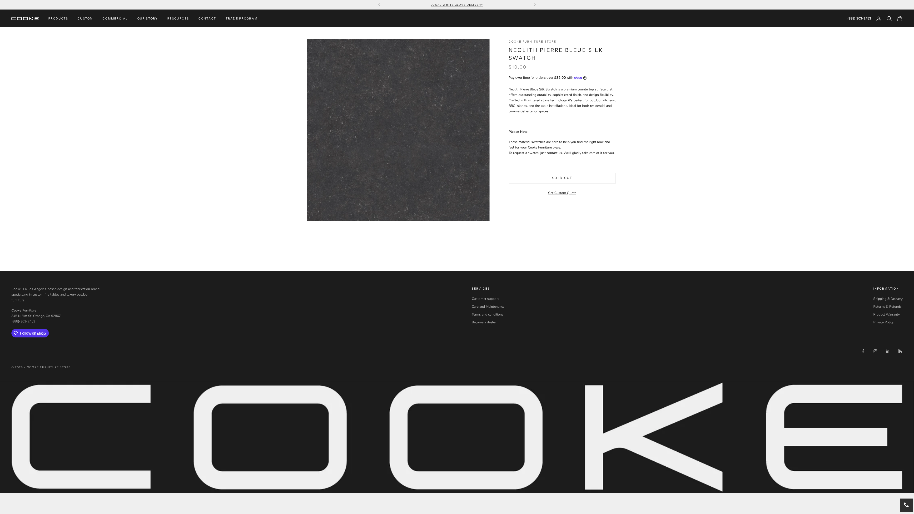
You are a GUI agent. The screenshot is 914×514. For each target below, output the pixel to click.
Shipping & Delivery (888, 299)
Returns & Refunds (887, 306)
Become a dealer (484, 322)
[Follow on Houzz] (900, 351)
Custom (85, 18)
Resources (178, 18)
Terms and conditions (487, 314)
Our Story (147, 18)
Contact (207, 18)
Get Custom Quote (562, 193)
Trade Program (242, 18)
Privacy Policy (883, 322)
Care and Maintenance (488, 306)
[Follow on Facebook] (863, 351)
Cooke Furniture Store (532, 41)
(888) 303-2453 (859, 18)
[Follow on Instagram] (875, 351)
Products (58, 18)
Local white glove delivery (457, 4)
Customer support (485, 299)
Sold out (562, 178)
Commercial (115, 18)
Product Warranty (886, 314)
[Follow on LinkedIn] (887, 351)
